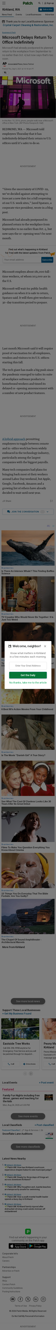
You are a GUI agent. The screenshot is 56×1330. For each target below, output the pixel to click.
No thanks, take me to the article (28, 682)
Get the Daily (28, 675)
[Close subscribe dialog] (45, 646)
